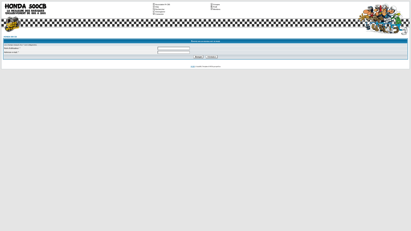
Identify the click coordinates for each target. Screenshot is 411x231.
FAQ (157, 7)
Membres (216, 9)
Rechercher (160, 9)
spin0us (218, 66)
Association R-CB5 (162, 4)
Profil (215, 7)
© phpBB (198, 66)
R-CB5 (193, 66)
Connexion (159, 14)
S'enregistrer (160, 12)
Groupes (216, 4)
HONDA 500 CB (10, 37)
